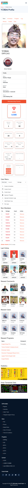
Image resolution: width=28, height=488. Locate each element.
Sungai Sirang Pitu (5, 344)
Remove (22, 214)
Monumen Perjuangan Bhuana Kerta (10, 353)
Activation (9, 18)
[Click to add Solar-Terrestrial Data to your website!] (14, 388)
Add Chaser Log (8, 201)
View (4, 18)
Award (10, 21)
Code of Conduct (7, 430)
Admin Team (6, 412)
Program (16, 18)
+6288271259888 (7, 463)
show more (4, 244)
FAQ (4, 421)
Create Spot (7, 192)
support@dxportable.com (9, 466)
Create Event (7, 189)
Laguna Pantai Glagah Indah (8, 356)
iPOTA (4, 448)
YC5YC (4, 460)
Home (2, 7)
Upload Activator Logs (10, 198)
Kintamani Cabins (5, 350)
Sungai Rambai (5, 359)
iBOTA (4, 445)
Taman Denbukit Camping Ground (9, 347)
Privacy (4, 424)
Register (5, 406)
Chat (15, 21)
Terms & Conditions (7, 432)
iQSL (4, 442)
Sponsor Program (8, 195)
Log (22, 18)
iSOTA (4, 450)
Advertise (5, 409)
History (4, 21)
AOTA (4, 453)
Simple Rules (6, 427)
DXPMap (5, 439)
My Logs (6, 204)
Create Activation (8, 186)
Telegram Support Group (9, 414)
